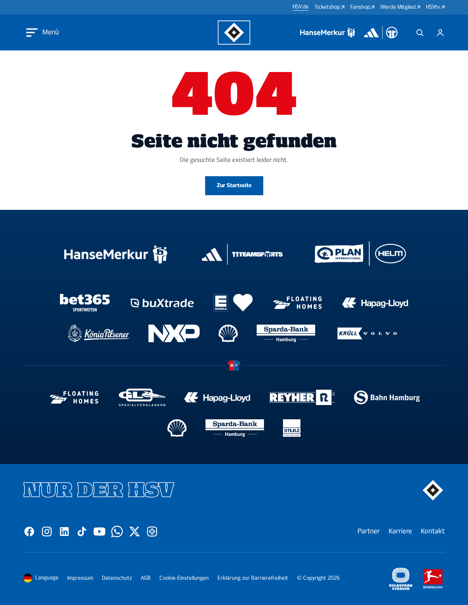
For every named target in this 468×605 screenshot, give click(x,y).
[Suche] (419, 32)
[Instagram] (47, 531)
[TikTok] (82, 531)
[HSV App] (152, 531)
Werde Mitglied (398, 7)
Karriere (400, 531)
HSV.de (300, 7)
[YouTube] (99, 531)
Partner (369, 531)
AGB (146, 578)
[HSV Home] (234, 32)
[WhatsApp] (117, 531)
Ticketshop (327, 7)
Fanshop (360, 7)
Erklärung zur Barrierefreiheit (253, 578)
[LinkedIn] (64, 531)
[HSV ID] (440, 32)
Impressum (80, 578)
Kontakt (433, 531)
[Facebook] (29, 531)
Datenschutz (117, 578)
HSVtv (433, 7)
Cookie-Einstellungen (184, 578)
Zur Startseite (234, 185)
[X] (134, 531)
